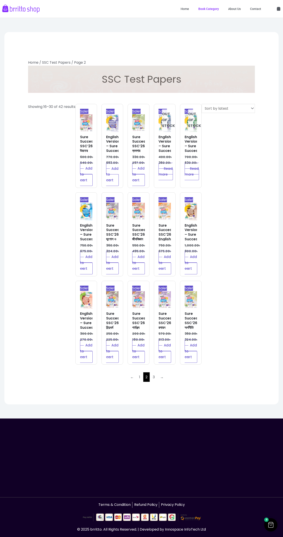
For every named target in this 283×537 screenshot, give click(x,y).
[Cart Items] (278, 9)
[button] (270, 524)
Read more (166, 171)
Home (185, 9)
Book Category (208, 9)
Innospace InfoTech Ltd (185, 529)
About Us (234, 9)
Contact (255, 9)
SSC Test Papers (56, 62)
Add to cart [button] (86, 174)
